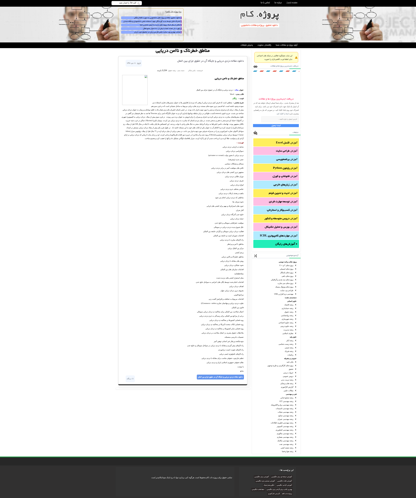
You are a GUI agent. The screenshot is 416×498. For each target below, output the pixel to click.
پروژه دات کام (287, 494)
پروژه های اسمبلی (286, 269)
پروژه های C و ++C (286, 265)
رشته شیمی (289, 348)
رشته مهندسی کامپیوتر (285, 426)
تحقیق (291, 369)
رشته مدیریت (288, 330)
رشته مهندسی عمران (285, 419)
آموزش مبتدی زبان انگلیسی (265, 481)
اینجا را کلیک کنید (283, 114)
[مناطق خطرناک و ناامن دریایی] (135, 104)
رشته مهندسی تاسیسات (284, 408)
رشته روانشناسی (287, 315)
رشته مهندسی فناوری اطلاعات (282, 423)
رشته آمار (289, 340)
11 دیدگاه (130, 379)
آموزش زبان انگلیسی (261, 477)
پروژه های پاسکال (286, 272)
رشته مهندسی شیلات (285, 412)
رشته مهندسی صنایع (286, 416)
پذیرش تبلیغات (246, 45)
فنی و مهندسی (291, 394)
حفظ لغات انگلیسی (258, 490)
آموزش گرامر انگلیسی (284, 485)
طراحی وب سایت (286, 290)
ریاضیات (290, 355)
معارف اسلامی (287, 333)
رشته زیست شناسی (286, 344)
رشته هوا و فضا (287, 451)
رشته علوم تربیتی (286, 326)
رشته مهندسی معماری (285, 437)
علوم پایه (293, 337)
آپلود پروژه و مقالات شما (286, 45)
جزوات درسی (288, 373)
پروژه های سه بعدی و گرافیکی (282, 280)
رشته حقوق (289, 312)
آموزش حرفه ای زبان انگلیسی (281, 477)
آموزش (286, 142)
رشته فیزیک (289, 351)
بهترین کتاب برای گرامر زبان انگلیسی (279, 490)
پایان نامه (290, 362)
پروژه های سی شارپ (285, 283)
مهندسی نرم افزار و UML (283, 294)
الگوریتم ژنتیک (269, 485)
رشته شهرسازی (287, 319)
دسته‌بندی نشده (291, 298)
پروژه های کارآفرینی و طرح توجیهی (280, 365)
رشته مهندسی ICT (286, 401)
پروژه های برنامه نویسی (288, 262)
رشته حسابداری (287, 308)
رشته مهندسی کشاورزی (284, 430)
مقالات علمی (288, 391)
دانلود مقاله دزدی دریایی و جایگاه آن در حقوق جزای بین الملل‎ (210, 61)
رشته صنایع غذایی (286, 398)
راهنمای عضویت (264, 45)
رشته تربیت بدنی (287, 380)
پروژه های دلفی (287, 276)
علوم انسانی (292, 301)
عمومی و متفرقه (290, 358)
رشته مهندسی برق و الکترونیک (282, 405)
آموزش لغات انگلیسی (284, 481)
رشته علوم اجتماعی (286, 323)
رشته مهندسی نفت (286, 444)
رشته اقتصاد (288, 305)
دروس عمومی (288, 376)
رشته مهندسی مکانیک (285, 441)
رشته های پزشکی (286, 383)
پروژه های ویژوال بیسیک (284, 287)
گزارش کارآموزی (287, 387)
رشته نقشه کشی (287, 448)
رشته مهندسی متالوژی (285, 433)
